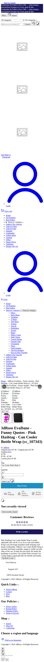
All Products (11, 218)
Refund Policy (11, 609)
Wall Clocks (15, 337)
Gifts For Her (11, 229)
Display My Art (12, 246)
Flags (13, 346)
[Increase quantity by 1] (2, 477)
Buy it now (22, 486)
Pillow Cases (16, 335)
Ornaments (15, 344)
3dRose (6, 447)
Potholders (15, 328)
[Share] (7, 655)
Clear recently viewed (9, 512)
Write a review (22, 532)
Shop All (9, 626)
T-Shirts (14, 319)
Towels (13, 326)
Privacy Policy (11, 607)
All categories (30, 20)
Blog (8, 596)
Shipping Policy (12, 611)
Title (2, 463)
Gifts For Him (11, 226)
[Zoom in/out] (11, 655)
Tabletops (9, 244)
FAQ (8, 594)
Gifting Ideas (11, 235)
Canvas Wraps (16, 339)
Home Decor (11, 242)
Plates (13, 333)
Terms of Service (12, 613)
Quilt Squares (16, 348)
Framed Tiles (16, 342)
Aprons (13, 324)
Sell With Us (6, 155)
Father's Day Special (14, 224)
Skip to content (10, 3)
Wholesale (6, 157)
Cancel (27, 24)
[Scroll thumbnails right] (7, 411)
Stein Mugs (15, 315)
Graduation (10, 233)
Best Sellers (10, 220)
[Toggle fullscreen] (9, 655)
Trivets (13, 330)
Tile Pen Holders (17, 350)
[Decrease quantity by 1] (2, 472)
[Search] (35, 23)
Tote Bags (15, 322)
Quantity (4, 470)
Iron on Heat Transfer (19, 353)
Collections (10, 628)
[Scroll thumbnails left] (3, 411)
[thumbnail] (6, 418)
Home (8, 215)
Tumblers (14, 317)
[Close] (3, 649)
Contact (9, 592)
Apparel (9, 238)
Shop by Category (15, 222)
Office (8, 240)
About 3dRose (11, 589)
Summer (9, 231)
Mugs (13, 313)
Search (8, 624)
